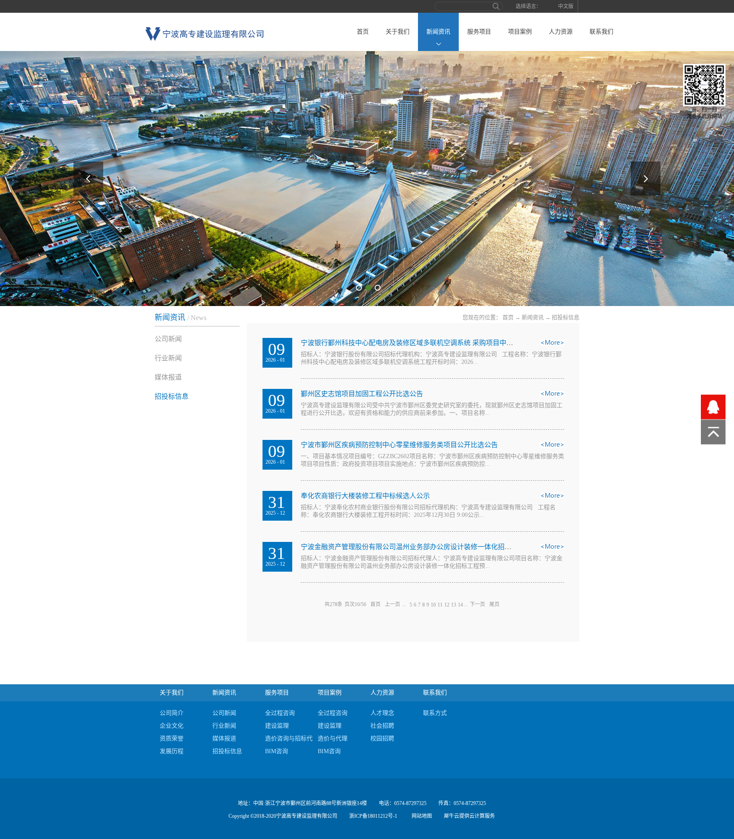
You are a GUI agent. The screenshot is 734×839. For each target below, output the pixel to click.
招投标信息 (565, 317)
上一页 (392, 604)
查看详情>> (552, 345)
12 (446, 605)
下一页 (477, 604)
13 (453, 605)
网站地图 (420, 816)
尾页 (494, 604)
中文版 (565, 6)
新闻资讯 (533, 317)
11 (440, 605)
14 (460, 605)
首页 (363, 31)
